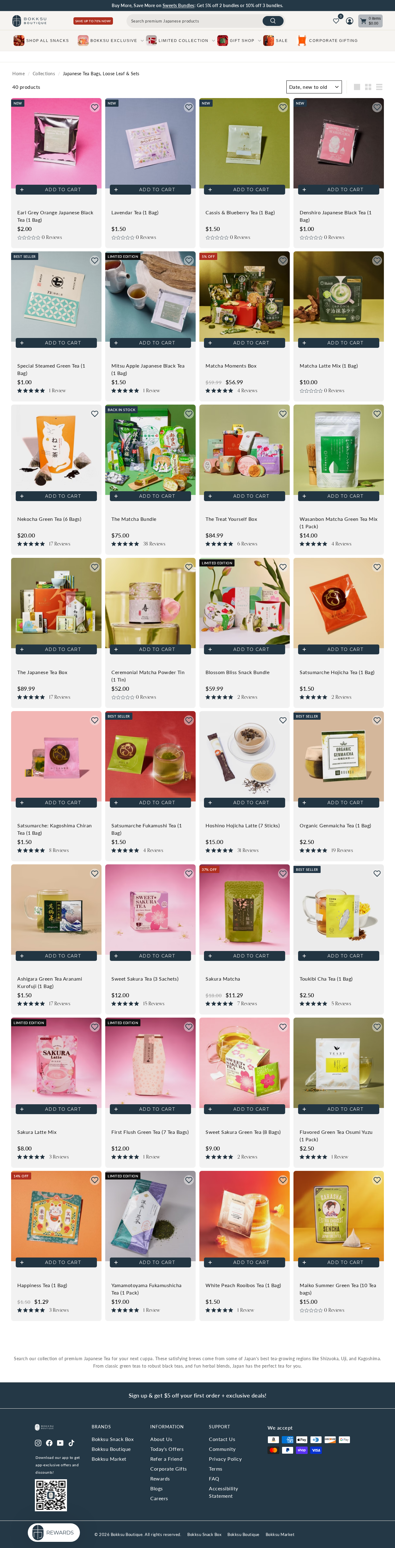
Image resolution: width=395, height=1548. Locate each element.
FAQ (214, 1478)
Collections (44, 73)
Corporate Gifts (168, 1469)
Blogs (156, 1488)
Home (18, 73)
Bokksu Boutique (111, 1449)
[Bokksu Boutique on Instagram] (38, 1442)
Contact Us (222, 1439)
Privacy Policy (225, 1459)
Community (222, 1449)
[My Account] (349, 21)
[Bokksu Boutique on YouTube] (60, 1442)
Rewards (160, 1478)
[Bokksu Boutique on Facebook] (49, 1442)
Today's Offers (167, 1449)
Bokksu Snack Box (113, 1439)
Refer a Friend (166, 1459)
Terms (215, 1469)
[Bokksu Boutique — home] (29, 21)
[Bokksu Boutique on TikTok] (71, 1442)
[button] (95, 107)
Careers (159, 1498)
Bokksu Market (109, 1459)
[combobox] (206, 21)
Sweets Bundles (178, 5)
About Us (161, 1439)
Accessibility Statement (223, 1492)
